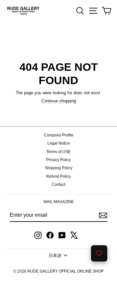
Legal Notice (58, 143)
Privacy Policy (58, 160)
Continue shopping (58, 100)
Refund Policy (58, 176)
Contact (58, 184)
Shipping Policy (58, 168)
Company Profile (58, 135)
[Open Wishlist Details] (99, 253)
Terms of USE (58, 151)
